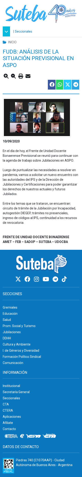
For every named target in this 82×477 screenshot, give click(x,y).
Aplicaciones (12, 416)
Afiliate (8, 423)
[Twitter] (18, 279)
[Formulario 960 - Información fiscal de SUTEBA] (8, 465)
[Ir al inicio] (41, 13)
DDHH (7, 338)
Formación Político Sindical (22, 356)
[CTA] (33, 436)
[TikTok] (64, 279)
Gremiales (10, 307)
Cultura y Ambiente (17, 344)
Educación (10, 313)
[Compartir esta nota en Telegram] (75, 85)
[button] (7, 31)
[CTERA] (11, 436)
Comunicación (13, 363)
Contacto (9, 429)
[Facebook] (28, 279)
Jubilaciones (12, 332)
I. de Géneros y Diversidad (21, 350)
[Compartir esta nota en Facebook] (51, 85)
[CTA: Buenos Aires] (50, 436)
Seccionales (23, 31)
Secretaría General (16, 392)
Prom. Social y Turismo (19, 326)
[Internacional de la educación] (22, 436)
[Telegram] (56, 279)
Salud (7, 320)
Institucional (11, 386)
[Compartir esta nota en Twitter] (67, 85)
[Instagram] (37, 279)
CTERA (8, 410)
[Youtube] (46, 279)
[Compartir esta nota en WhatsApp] (59, 85)
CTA (6, 404)
